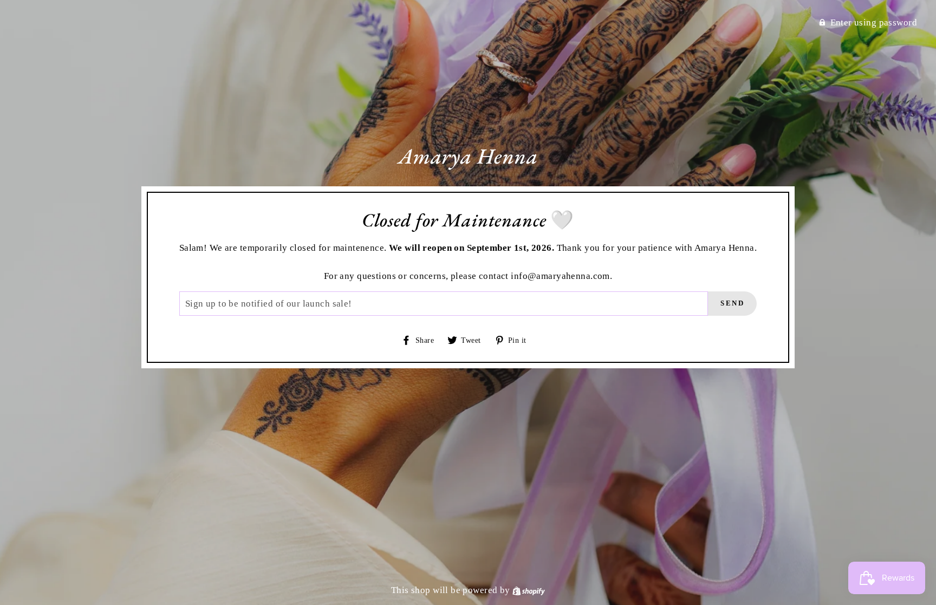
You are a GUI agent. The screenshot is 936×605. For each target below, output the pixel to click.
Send (732, 303)
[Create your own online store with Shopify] (528, 590)
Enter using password (874, 22)
